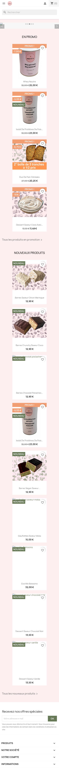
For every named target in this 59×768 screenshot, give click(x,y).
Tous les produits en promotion (22, 239)
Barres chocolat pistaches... (29, 393)
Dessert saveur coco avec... (29, 224)
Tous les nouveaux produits (20, 693)
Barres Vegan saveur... (29, 488)
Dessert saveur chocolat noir (29, 631)
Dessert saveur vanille (29, 679)
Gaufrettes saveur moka (29, 536)
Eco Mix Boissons (29, 583)
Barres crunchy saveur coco (29, 345)
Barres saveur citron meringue (29, 297)
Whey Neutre (29, 81)
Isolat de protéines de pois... (29, 129)
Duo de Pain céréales (29, 177)
